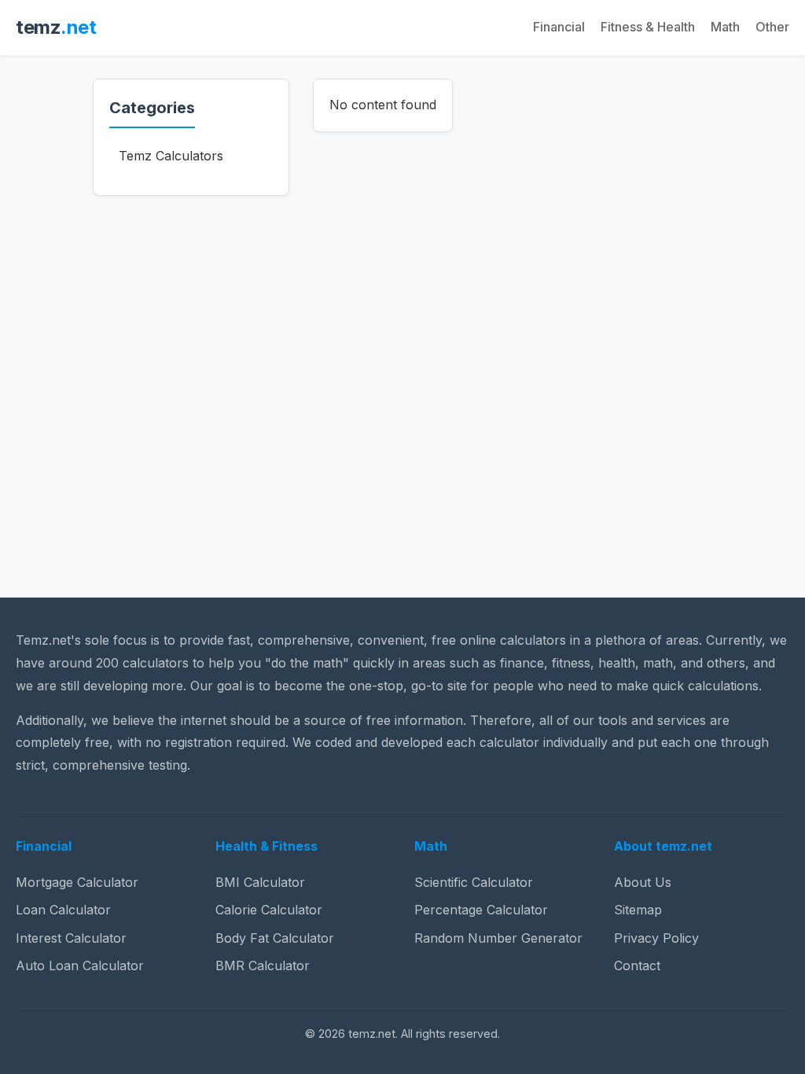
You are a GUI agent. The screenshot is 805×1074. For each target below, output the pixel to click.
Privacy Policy (656, 938)
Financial (559, 27)
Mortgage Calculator (77, 882)
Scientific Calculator (473, 882)
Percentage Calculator (481, 910)
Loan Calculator (63, 910)
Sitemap (638, 910)
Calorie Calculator (268, 910)
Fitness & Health (648, 27)
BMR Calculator (262, 965)
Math (725, 27)
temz (56, 27)
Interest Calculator (71, 938)
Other (772, 27)
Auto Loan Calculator (80, 965)
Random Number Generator (498, 938)
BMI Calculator (260, 882)
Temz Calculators (171, 156)
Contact (637, 965)
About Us (642, 882)
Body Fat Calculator (274, 938)
